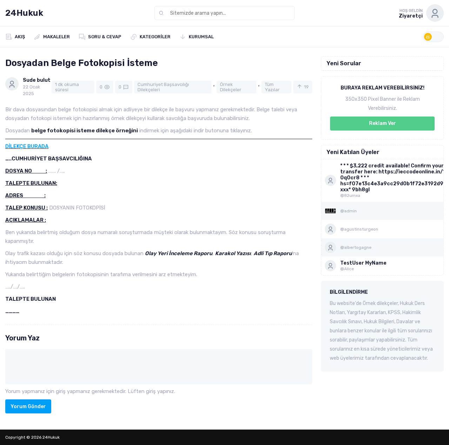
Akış (20, 36)
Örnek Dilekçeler (230, 87)
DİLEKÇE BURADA (26, 146)
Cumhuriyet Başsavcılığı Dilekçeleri (163, 87)
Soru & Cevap (104, 36)
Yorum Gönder (28, 407)
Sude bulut (37, 80)
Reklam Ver (382, 123)
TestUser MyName (363, 263)
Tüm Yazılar (272, 87)
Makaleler (56, 36)
